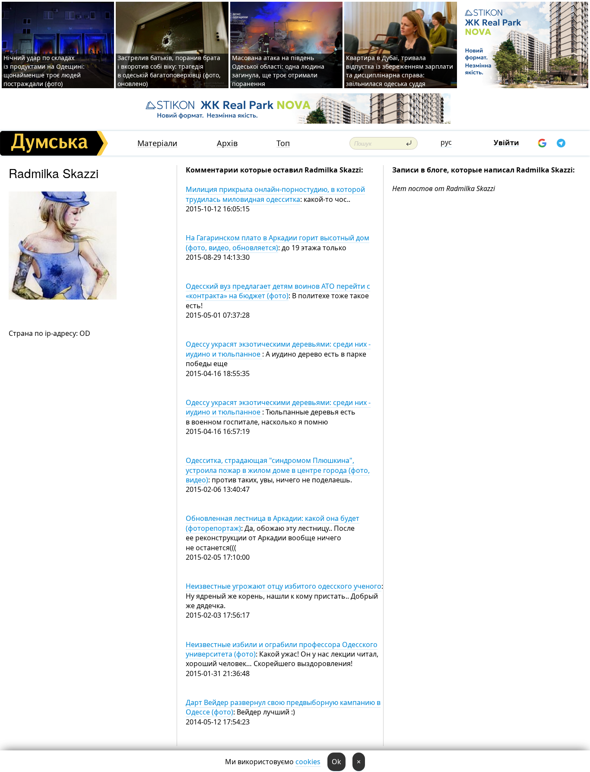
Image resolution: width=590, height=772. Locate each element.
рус (446, 142)
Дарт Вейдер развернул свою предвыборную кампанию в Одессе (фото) (283, 707)
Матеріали (157, 143)
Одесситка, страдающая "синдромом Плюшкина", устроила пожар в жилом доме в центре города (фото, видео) (278, 470)
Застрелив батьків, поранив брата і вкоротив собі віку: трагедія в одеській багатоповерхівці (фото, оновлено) (169, 71)
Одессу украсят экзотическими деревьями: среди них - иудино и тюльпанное (278, 407)
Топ (283, 143)
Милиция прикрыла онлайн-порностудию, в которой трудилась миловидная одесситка (275, 194)
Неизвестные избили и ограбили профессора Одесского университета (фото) (281, 649)
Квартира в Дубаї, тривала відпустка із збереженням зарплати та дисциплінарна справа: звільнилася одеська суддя (399, 71)
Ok (336, 761)
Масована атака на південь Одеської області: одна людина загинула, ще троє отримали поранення (278, 71)
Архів (227, 143)
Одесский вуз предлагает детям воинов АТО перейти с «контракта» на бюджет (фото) (278, 290)
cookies (307, 761)
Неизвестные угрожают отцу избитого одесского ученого (283, 586)
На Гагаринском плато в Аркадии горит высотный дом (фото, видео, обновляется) (277, 242)
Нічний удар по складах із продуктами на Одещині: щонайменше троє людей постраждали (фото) (44, 71)
